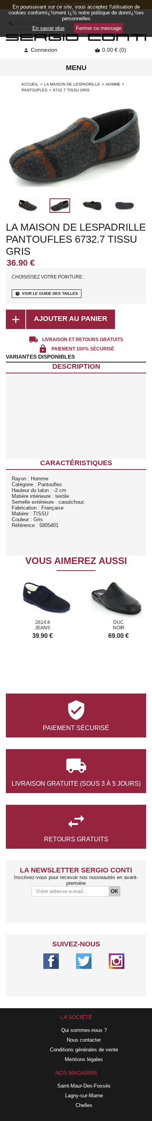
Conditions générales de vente (84, 1050)
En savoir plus (48, 28)
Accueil (30, 84)
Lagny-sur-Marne (84, 1095)
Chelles (84, 1105)
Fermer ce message (98, 28)
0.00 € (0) (110, 50)
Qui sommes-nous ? (84, 1030)
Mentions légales (84, 1059)
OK (114, 891)
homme (113, 84)
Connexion (40, 50)
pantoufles (34, 90)
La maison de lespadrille (72, 84)
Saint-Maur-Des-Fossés (84, 1086)
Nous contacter (84, 1040)
